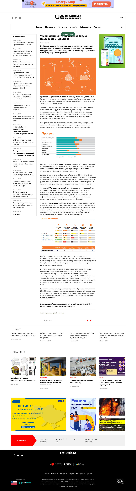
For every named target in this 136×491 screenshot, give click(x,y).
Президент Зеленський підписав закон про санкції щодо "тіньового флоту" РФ (23, 153)
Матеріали (50, 27)
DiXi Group (61, 313)
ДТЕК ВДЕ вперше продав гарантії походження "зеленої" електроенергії (23, 142)
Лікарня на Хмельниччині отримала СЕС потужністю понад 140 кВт (22, 96)
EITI (75, 439)
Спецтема (62, 27)
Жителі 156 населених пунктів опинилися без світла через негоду (23, 164)
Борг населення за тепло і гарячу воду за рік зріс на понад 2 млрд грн (22, 183)
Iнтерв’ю (73, 27)
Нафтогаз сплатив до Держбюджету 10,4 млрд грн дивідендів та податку (23, 194)
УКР (121, 18)
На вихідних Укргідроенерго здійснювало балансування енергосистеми (23, 205)
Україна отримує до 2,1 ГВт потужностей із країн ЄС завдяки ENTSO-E (22, 86)
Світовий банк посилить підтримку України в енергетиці (21, 107)
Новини (39, 27)
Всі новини (16, 214)
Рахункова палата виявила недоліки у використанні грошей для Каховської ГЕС (22, 53)
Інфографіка (85, 27)
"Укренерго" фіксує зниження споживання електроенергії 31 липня (24, 118)
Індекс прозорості (51, 313)
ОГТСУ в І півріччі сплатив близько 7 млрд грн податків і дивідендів (23, 64)
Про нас (97, 27)
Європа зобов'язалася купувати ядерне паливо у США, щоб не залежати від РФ (23, 75)
